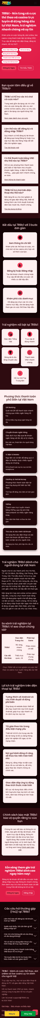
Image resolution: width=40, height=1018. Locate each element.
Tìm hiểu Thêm (26, 68)
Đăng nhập (28, 893)
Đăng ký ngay (13, 893)
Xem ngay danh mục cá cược (16, 118)
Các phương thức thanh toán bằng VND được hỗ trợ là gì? (19, 950)
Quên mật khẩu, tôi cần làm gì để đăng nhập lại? (18, 927)
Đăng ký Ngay (9, 68)
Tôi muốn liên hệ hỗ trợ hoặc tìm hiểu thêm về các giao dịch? (17, 958)
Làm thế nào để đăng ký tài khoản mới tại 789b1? (18, 920)
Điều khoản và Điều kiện (21, 1006)
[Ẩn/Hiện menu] (35, 3)
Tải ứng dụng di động (12, 209)
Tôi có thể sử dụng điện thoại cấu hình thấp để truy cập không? (18, 943)
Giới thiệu (5, 1006)
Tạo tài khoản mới (11, 148)
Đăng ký (12, 1014)
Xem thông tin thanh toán (14, 180)
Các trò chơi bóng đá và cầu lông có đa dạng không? (18, 935)
